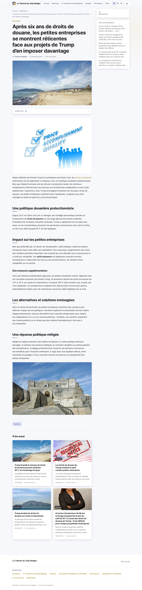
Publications (23, 11)
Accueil (46, 3)
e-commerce (18, 578)
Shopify (88, 3)
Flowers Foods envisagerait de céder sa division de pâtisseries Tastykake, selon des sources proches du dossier (111, 37)
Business (55, 3)
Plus (107, 3)
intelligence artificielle (111, 574)
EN (118, 3)
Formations (98, 3)
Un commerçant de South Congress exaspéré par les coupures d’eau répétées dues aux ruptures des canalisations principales (113, 54)
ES (121, 3)
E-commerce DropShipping (72, 3)
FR (114, 3)
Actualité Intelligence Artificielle (73, 574)
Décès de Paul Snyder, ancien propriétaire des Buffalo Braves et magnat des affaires (112, 45)
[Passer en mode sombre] (127, 3)
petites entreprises (83, 177)
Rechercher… (104, 14)
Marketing (30, 578)
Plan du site (125, 561)
